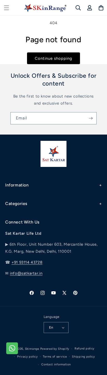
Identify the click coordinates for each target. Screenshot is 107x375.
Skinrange (32, 348)
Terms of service (55, 356)
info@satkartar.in (26, 273)
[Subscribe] (90, 118)
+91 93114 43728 (26, 262)
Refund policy (85, 348)
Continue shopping (53, 58)
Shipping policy (83, 356)
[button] (6, 8)
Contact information (56, 364)
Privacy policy (27, 356)
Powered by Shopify (55, 348)
